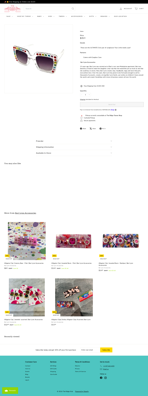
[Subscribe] (101, 211)
